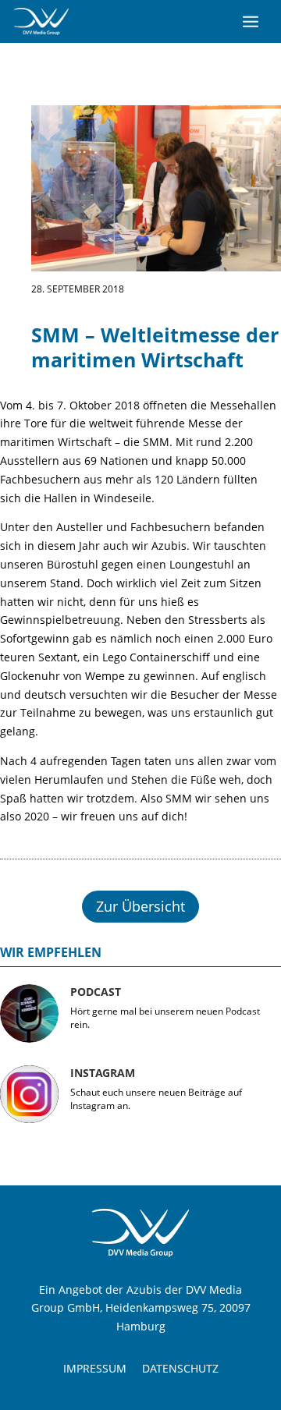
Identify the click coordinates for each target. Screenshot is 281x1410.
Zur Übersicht (140, 906)
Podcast (95, 991)
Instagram (102, 1072)
